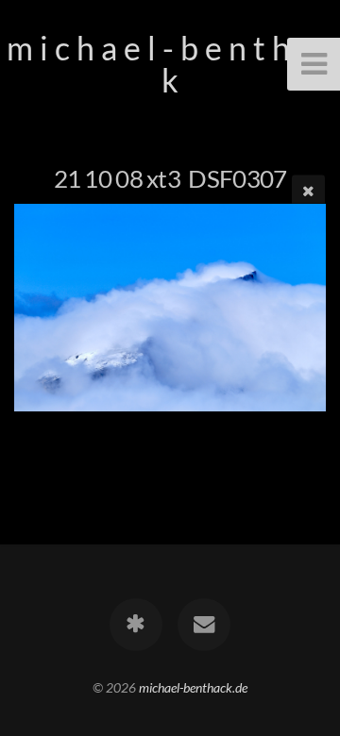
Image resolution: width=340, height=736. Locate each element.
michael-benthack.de (193, 687)
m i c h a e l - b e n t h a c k (170, 63)
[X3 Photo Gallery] (136, 624)
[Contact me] (204, 624)
